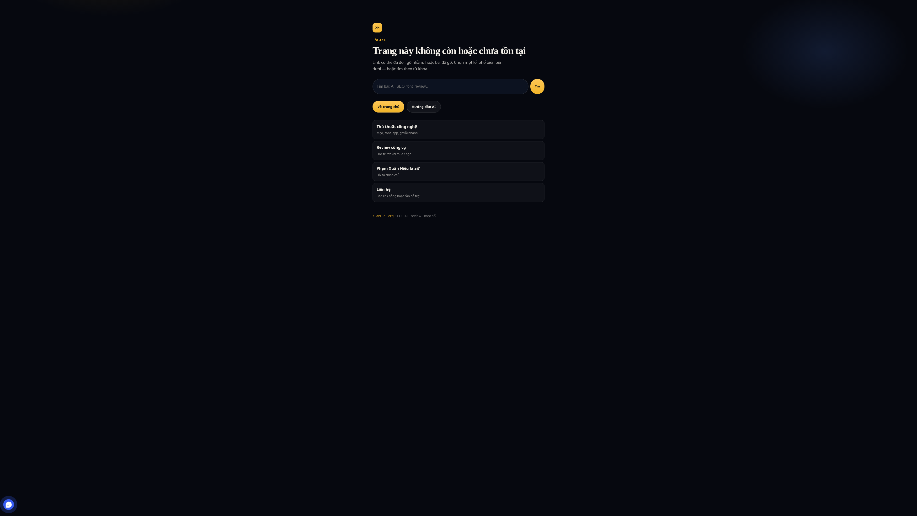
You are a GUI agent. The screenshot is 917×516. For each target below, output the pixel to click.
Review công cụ (394, 150)
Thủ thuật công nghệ (397, 129)
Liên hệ (398, 192)
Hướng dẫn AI (424, 106)
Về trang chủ (388, 106)
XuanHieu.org (383, 216)
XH (377, 28)
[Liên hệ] (8, 504)
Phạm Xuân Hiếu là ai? (398, 171)
